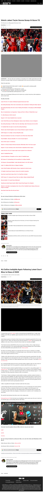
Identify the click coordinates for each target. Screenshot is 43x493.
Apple (2, 429)
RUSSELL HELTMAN (9, 459)
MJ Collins (13, 333)
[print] (7, 256)
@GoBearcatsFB (33, 86)
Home (2, 473)
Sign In (41, 3)
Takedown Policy (26, 480)
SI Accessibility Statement (10, 482)
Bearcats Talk (17, 446)
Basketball (6, 473)
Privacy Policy (8, 480)
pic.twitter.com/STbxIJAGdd (20, 90)
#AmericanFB (26, 86)
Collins (30, 340)
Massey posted (25, 347)
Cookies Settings (18, 482)
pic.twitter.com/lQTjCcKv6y (6, 87)
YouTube (3, 435)
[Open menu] (1, 3)
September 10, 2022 (20, 88)
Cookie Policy (18, 480)
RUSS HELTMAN (9, 245)
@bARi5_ (12, 90)
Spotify (2, 432)
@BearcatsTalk (18, 443)
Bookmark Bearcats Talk (6, 398)
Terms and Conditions (33, 480)
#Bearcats (8, 90)
